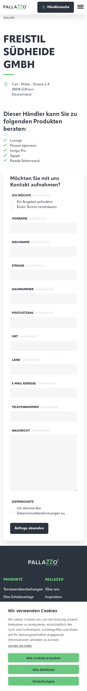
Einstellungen (44, 681)
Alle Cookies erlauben (43, 658)
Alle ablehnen (44, 669)
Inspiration (53, 597)
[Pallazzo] (15, 7)
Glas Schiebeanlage (18, 597)
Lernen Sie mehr (20, 645)
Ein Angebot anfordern (35, 202)
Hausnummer (32, 289)
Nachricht (30, 430)
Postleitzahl (32, 313)
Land (26, 360)
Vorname (29, 218)
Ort (25, 336)
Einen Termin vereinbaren (37, 207)
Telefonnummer (35, 407)
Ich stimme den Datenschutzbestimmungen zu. (41, 511)
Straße (28, 265)
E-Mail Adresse (34, 383)
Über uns (52, 589)
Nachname (30, 242)
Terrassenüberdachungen (23, 589)
